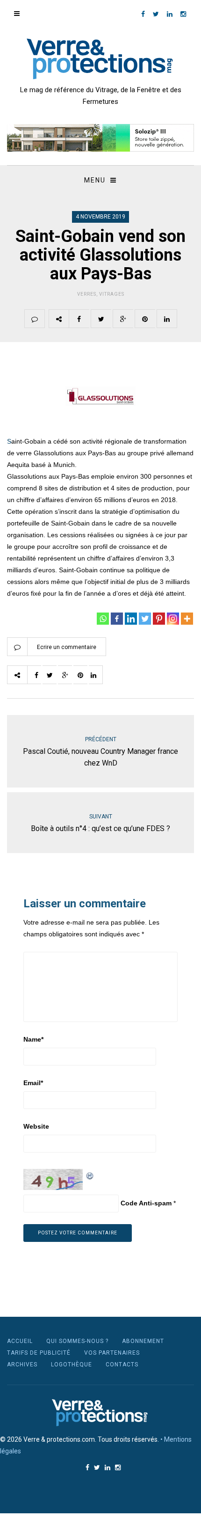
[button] (100, 138)
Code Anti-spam (146, 1203)
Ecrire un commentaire (66, 647)
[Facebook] (117, 619)
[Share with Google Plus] (123, 318)
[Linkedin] (131, 619)
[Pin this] (145, 318)
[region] (100, 138)
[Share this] (79, 318)
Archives (22, 1364)
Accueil (20, 1341)
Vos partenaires (112, 1353)
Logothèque (71, 1364)
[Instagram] (173, 619)
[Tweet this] (101, 318)
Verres (86, 294)
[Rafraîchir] (90, 1174)
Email (33, 1083)
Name (33, 1039)
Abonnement (143, 1341)
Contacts (122, 1364)
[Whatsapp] (103, 619)
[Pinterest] (159, 619)
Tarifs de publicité (39, 1353)
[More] (187, 619)
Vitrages (111, 294)
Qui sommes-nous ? (77, 1341)
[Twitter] (145, 619)
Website (36, 1126)
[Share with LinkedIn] (167, 318)
